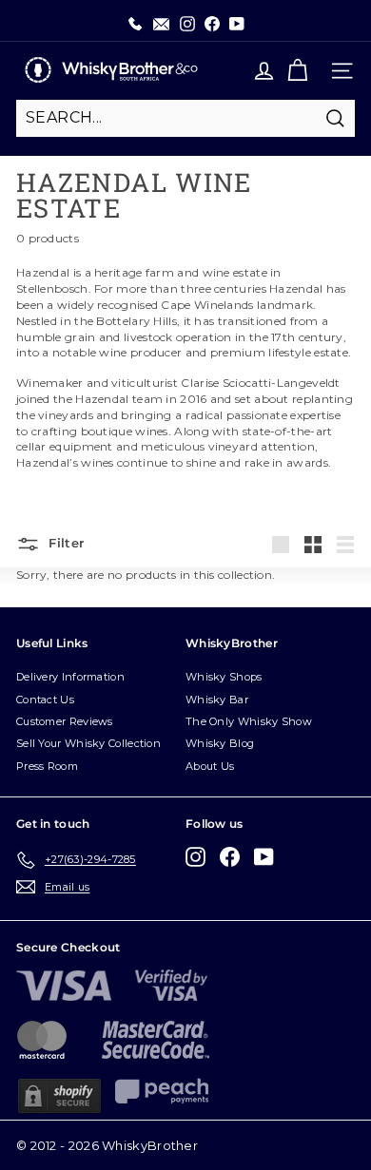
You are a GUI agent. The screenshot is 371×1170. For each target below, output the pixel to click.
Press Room (47, 766)
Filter (64, 542)
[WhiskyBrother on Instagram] (195, 857)
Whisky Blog (220, 743)
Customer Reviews (64, 721)
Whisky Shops (224, 676)
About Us (210, 766)
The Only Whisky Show (249, 721)
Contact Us (45, 699)
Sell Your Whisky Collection (88, 743)
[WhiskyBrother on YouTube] (264, 857)
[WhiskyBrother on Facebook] (230, 857)
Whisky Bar (217, 699)
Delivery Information (70, 676)
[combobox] (185, 118)
